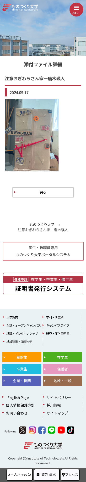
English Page (17, 397)
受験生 (21, 357)
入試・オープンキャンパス (23, 325)
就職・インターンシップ (22, 333)
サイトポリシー (59, 397)
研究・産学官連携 (57, 333)
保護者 (62, 368)
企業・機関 (22, 380)
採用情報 (54, 405)
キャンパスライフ (57, 325)
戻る (43, 192)
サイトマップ (57, 412)
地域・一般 (62, 380)
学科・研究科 (54, 317)
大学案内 (12, 317)
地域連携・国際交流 (19, 341)
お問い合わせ (16, 412)
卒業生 (21, 368)
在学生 (62, 357)
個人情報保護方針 (20, 405)
